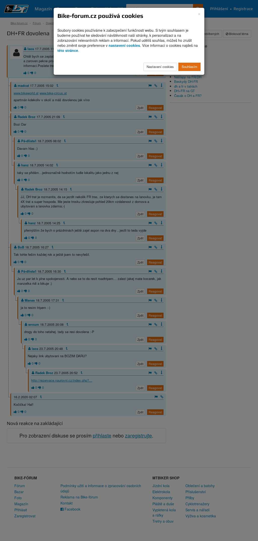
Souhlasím (189, 66)
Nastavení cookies (160, 66)
